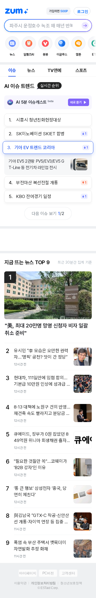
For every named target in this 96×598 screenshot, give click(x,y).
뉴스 (31, 70)
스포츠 (81, 70)
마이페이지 (27, 573)
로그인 (82, 11)
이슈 (12, 70)
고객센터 (68, 573)
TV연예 (54, 70)
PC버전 (48, 573)
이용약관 (20, 583)
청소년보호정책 (71, 583)
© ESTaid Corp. (48, 588)
